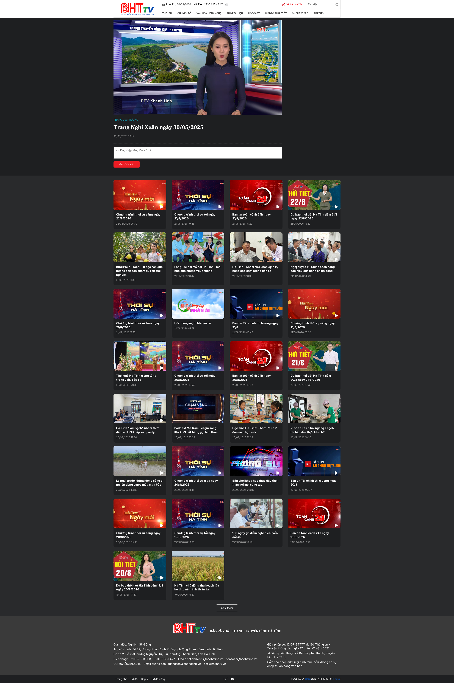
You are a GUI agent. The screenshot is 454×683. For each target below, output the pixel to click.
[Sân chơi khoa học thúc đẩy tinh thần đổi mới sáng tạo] (256, 461)
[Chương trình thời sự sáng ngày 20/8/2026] (140, 513)
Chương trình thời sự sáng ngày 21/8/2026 (312, 325)
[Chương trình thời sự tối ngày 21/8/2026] (198, 195)
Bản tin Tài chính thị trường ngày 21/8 (255, 325)
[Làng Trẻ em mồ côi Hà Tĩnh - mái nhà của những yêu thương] (198, 247)
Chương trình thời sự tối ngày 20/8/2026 (194, 377)
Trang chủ (121, 679)
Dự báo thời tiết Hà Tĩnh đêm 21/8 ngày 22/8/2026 (313, 216)
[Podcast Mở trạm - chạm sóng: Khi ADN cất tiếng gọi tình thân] (198, 408)
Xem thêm (227, 607)
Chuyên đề (184, 13)
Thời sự (167, 13)
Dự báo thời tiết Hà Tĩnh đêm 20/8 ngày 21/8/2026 (310, 377)
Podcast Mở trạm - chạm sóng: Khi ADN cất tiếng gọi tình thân (196, 430)
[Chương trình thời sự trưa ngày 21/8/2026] (140, 304)
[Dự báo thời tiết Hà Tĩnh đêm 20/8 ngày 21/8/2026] (314, 356)
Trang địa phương (126, 119)
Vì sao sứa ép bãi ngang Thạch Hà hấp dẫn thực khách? (312, 430)
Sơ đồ (134, 679)
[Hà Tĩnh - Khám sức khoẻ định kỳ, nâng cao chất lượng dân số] (256, 247)
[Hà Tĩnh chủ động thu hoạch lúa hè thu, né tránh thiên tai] (198, 566)
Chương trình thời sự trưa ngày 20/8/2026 (196, 482)
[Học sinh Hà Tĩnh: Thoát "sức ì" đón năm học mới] (256, 408)
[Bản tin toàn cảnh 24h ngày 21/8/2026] (256, 195)
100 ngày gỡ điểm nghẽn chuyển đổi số (255, 535)
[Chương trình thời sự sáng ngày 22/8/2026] (140, 195)
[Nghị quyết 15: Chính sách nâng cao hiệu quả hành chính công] (314, 247)
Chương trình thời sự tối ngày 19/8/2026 (194, 535)
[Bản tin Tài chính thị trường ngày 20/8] (314, 461)
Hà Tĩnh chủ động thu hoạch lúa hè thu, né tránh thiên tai (196, 587)
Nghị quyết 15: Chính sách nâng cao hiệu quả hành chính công (312, 269)
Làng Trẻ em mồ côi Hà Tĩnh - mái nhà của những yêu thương (197, 269)
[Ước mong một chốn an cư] (198, 304)
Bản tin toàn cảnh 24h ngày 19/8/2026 (309, 535)
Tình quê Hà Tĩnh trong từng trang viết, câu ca (136, 377)
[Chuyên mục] (116, 9)
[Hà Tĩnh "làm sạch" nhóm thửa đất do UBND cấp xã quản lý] (140, 408)
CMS (310, 679)
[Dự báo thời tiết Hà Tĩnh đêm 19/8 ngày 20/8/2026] (140, 566)
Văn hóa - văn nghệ (208, 13)
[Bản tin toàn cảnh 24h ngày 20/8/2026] (256, 356)
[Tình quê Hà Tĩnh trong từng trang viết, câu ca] (140, 356)
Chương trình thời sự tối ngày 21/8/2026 (194, 216)
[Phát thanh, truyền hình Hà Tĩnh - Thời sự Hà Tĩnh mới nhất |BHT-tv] (137, 8)
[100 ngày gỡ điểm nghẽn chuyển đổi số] (256, 513)
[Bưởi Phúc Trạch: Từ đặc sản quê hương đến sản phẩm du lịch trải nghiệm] (140, 247)
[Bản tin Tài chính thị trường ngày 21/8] (256, 304)
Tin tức (319, 13)
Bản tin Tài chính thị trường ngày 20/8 (313, 482)
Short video (300, 13)
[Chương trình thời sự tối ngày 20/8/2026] (198, 356)
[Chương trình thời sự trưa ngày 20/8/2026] (198, 461)
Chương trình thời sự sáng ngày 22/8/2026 (138, 216)
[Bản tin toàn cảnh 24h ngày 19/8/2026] (314, 513)
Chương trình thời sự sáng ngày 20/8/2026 (138, 535)
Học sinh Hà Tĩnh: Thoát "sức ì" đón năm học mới (254, 430)
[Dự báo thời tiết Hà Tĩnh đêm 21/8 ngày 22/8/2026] (314, 195)
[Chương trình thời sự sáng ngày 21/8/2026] (314, 304)
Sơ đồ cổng (158, 679)
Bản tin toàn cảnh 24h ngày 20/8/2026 (251, 377)
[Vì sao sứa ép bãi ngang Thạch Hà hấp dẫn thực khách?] (314, 408)
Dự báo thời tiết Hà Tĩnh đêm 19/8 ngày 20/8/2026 (139, 587)
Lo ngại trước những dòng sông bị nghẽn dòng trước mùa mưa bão (139, 482)
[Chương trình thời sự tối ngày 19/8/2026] (198, 513)
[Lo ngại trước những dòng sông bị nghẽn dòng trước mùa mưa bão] (140, 461)
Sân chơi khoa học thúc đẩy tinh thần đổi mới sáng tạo (255, 482)
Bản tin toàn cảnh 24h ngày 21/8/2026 (251, 216)
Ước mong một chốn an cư (192, 323)
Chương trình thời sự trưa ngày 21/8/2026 (138, 325)
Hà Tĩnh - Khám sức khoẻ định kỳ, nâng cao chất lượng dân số (255, 269)
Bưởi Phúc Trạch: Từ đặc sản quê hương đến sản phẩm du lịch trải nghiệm (139, 271)
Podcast (254, 13)
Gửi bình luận (126, 164)
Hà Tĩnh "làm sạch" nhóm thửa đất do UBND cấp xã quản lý (137, 430)
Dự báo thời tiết (276, 13)
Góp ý (144, 679)
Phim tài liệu (235, 13)
